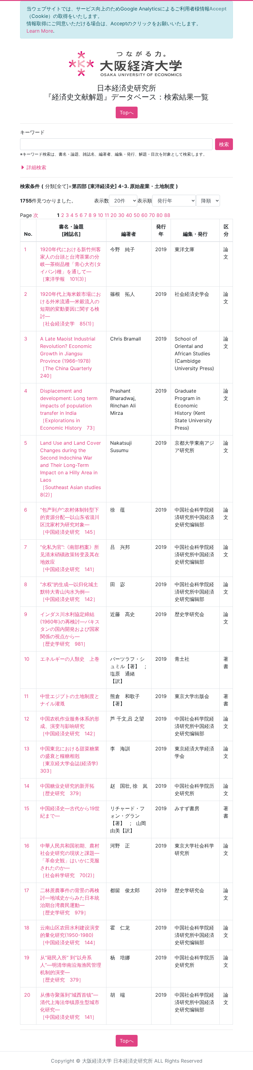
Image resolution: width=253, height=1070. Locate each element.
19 (26, 957)
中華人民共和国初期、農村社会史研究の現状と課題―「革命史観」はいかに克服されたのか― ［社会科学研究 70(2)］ (69, 860)
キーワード (32, 132)
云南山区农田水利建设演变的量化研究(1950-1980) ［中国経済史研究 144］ (69, 935)
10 (100, 215)
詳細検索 (35, 167)
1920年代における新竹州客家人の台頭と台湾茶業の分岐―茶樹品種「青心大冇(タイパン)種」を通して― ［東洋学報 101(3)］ (70, 264)
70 (152, 215)
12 (26, 719)
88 (167, 215)
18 (26, 928)
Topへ (127, 112)
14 (26, 786)
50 (137, 215)
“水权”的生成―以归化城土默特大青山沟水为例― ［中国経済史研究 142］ (69, 591)
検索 (224, 144)
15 (26, 808)
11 (107, 215)
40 (129, 215)
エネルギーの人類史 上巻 (69, 659)
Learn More (40, 31)
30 (121, 215)
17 (26, 890)
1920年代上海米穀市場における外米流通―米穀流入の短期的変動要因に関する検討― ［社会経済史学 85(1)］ (70, 309)
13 (26, 748)
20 (113, 215)
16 (26, 846)
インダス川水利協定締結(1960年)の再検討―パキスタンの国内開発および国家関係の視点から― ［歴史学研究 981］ (70, 629)
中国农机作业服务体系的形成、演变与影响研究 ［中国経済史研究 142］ (69, 726)
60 (144, 215)
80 (159, 215)
